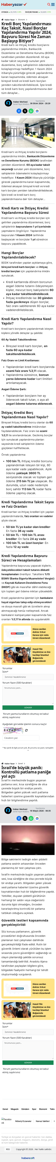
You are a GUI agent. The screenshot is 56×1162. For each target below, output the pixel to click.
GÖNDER (28, 707)
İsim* (5, 671)
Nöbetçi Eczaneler (23, 1121)
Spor (34, 1109)
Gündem (25, 1109)
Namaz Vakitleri (43, 1121)
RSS (8, 1149)
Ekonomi (21, 20)
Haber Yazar (9, 20)
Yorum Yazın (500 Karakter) (17, 682)
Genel (20, 763)
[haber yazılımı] (28, 1157)
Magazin (15, 1109)
